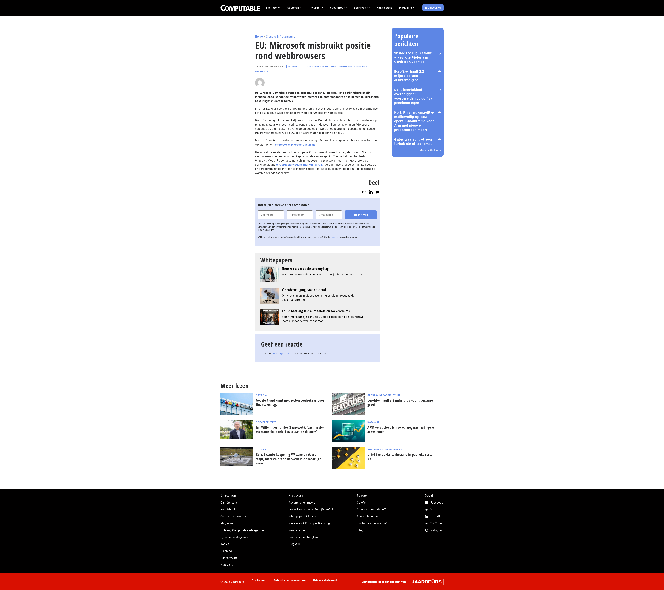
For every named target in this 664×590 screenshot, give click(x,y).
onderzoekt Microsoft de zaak (295, 144)
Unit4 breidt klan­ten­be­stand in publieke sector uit (400, 456)
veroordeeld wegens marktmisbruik (299, 164)
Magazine (226, 523)
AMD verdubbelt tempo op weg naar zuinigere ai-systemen (400, 429)
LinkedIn (435, 516)
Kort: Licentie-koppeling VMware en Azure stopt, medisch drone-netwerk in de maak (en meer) (288, 458)
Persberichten (298, 530)
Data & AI (262, 395)
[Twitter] (377, 192)
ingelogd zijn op (282, 353)
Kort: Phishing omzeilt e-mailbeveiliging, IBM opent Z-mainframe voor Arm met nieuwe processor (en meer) (414, 121)
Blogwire (294, 544)
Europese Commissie (353, 66)
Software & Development (384, 449)
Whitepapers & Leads (302, 516)
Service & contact (368, 516)
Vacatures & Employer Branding (309, 523)
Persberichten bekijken (303, 537)
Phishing (226, 551)
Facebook (436, 502)
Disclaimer (259, 580)
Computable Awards (233, 516)
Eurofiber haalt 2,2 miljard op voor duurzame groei (409, 75)
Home (259, 36)
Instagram (437, 530)
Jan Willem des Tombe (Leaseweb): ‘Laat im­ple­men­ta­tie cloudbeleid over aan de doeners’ (290, 429)
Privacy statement (325, 580)
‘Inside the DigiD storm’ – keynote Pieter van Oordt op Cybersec (413, 57)
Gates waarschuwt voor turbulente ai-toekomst (413, 141)
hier (333, 237)
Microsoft (262, 71)
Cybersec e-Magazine (234, 537)
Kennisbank (228, 509)
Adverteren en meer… (302, 502)
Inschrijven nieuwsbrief (372, 523)
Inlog (360, 530)
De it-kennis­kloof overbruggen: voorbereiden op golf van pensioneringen (414, 96)
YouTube (436, 523)
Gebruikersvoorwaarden (290, 580)
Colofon (362, 502)
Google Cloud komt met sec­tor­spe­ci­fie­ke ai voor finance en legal (290, 402)
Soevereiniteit (266, 422)
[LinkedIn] (371, 192)
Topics (224, 544)
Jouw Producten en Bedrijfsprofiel (311, 509)
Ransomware (228, 558)
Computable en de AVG (372, 509)
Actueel (293, 66)
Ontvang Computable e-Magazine (242, 530)
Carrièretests (228, 502)
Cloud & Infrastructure (281, 36)
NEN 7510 (226, 564)
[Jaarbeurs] (425, 581)
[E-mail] (364, 192)
